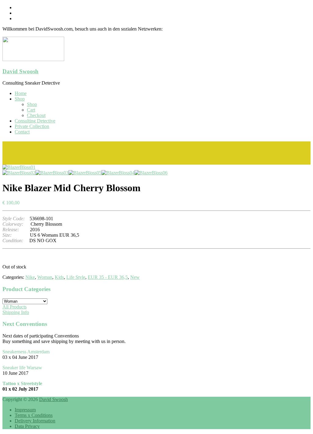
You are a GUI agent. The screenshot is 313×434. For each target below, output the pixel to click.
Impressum (25, 409)
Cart (31, 109)
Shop (20, 98)
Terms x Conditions (34, 415)
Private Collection (32, 126)
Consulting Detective (35, 120)
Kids (59, 277)
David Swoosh (20, 71)
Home (21, 93)
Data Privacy (27, 426)
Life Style (75, 277)
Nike (30, 277)
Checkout (36, 115)
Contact (22, 131)
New (135, 277)
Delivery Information (35, 420)
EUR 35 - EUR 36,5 (108, 277)
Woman (44, 277)
